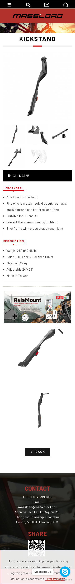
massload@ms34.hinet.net (37, 507)
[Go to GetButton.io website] (65, 579)
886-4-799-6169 (41, 497)
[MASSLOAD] (37, 16)
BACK (40, 452)
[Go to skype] (65, 571)
